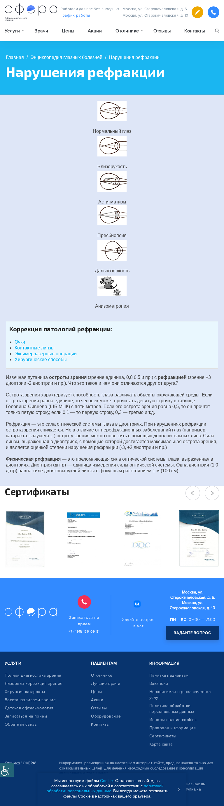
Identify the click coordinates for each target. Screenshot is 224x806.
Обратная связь (21, 724)
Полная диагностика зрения (33, 675)
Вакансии (158, 683)
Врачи (41, 31)
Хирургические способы (41, 359)
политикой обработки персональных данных (105, 788)
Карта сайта (161, 744)
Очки (20, 342)
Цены (68, 31)
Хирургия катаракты (25, 691)
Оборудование (106, 716)
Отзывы (162, 31)
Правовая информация (172, 727)
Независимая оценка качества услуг (180, 694)
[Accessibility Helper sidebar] (7, 770)
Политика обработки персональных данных (171, 708)
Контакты (194, 31)
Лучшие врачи (105, 683)
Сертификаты (162, 736)
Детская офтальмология (29, 708)
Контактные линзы (35, 347)
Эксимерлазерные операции (46, 353)
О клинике (101, 675)
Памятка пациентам (168, 675)
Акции (95, 31)
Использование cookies (173, 719)
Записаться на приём (26, 716)
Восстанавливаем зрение (30, 699)
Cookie (106, 780)
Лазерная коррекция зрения (34, 683)
